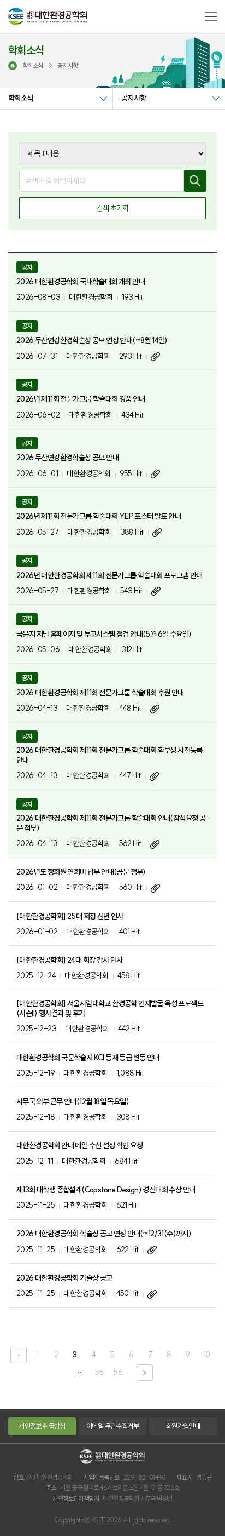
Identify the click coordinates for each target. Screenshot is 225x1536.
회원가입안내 (183, 1425)
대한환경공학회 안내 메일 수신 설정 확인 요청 (79, 1145)
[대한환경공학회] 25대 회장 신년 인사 (69, 916)
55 (99, 1372)
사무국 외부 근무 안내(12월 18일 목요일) (72, 1101)
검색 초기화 (112, 208)
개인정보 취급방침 (42, 1425)
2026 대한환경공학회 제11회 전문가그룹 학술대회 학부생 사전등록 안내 (109, 755)
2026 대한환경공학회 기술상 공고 (64, 1278)
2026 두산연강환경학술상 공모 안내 (67, 457)
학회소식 (20, 98)
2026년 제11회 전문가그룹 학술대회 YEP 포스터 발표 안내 (98, 516)
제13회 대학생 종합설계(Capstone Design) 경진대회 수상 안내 (105, 1190)
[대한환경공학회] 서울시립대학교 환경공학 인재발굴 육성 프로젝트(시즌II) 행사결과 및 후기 (109, 1008)
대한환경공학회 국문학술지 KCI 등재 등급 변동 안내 (87, 1058)
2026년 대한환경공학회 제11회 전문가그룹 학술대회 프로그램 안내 (109, 575)
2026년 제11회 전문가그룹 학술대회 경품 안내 (80, 399)
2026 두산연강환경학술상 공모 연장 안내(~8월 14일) (92, 340)
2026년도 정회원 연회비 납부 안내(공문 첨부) (81, 872)
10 (206, 1355)
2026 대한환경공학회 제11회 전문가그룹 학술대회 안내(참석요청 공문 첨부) (110, 823)
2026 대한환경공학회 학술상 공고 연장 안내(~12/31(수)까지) (103, 1233)
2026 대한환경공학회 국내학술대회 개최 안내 (80, 282)
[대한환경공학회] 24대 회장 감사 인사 (69, 960)
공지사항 (133, 98)
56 (118, 1372)
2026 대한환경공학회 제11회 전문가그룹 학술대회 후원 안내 (100, 693)
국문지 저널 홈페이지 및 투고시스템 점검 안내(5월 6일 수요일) (103, 634)
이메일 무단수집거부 (112, 1425)
